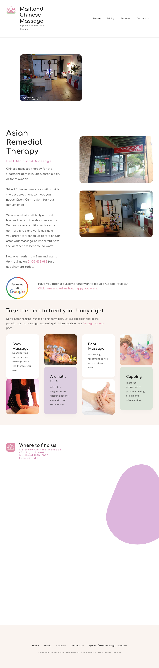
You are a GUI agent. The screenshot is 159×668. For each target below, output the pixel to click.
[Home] (51, 56)
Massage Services (94, 323)
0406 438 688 (37, 262)
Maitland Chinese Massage (31, 15)
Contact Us (143, 18)
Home (97, 18)
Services (125, 18)
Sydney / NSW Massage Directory (108, 645)
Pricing (110, 18)
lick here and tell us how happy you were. (69, 288)
